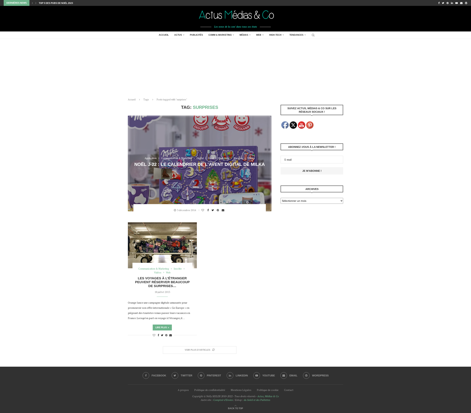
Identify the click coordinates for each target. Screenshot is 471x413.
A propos (183, 390)
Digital (200, 158)
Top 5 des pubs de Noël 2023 (56, 3)
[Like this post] (203, 210)
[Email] (461, 3)
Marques (238, 158)
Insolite (178, 268)
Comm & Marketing (220, 35)
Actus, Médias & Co (268, 396)
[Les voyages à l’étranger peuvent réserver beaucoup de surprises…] (162, 245)
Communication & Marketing (176, 158)
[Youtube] (456, 3)
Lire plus (161, 327)
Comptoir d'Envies (223, 400)
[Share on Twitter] (213, 210)
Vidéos (251, 158)
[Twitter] (443, 3)
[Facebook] (439, 3)
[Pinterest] (448, 3)
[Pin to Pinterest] (218, 210)
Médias (244, 35)
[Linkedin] (452, 3)
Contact (288, 390)
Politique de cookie (268, 390)
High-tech (275, 35)
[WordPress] (466, 3)
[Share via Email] (223, 210)
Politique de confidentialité (209, 390)
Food (211, 158)
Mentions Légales (241, 390)
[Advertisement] (235, 66)
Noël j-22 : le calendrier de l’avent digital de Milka (199, 164)
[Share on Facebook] (208, 210)
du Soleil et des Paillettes (257, 400)
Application (151, 158)
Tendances (296, 35)
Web (258, 35)
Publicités (196, 35)
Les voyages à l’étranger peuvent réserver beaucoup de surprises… (162, 282)
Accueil (164, 35)
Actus (178, 35)
